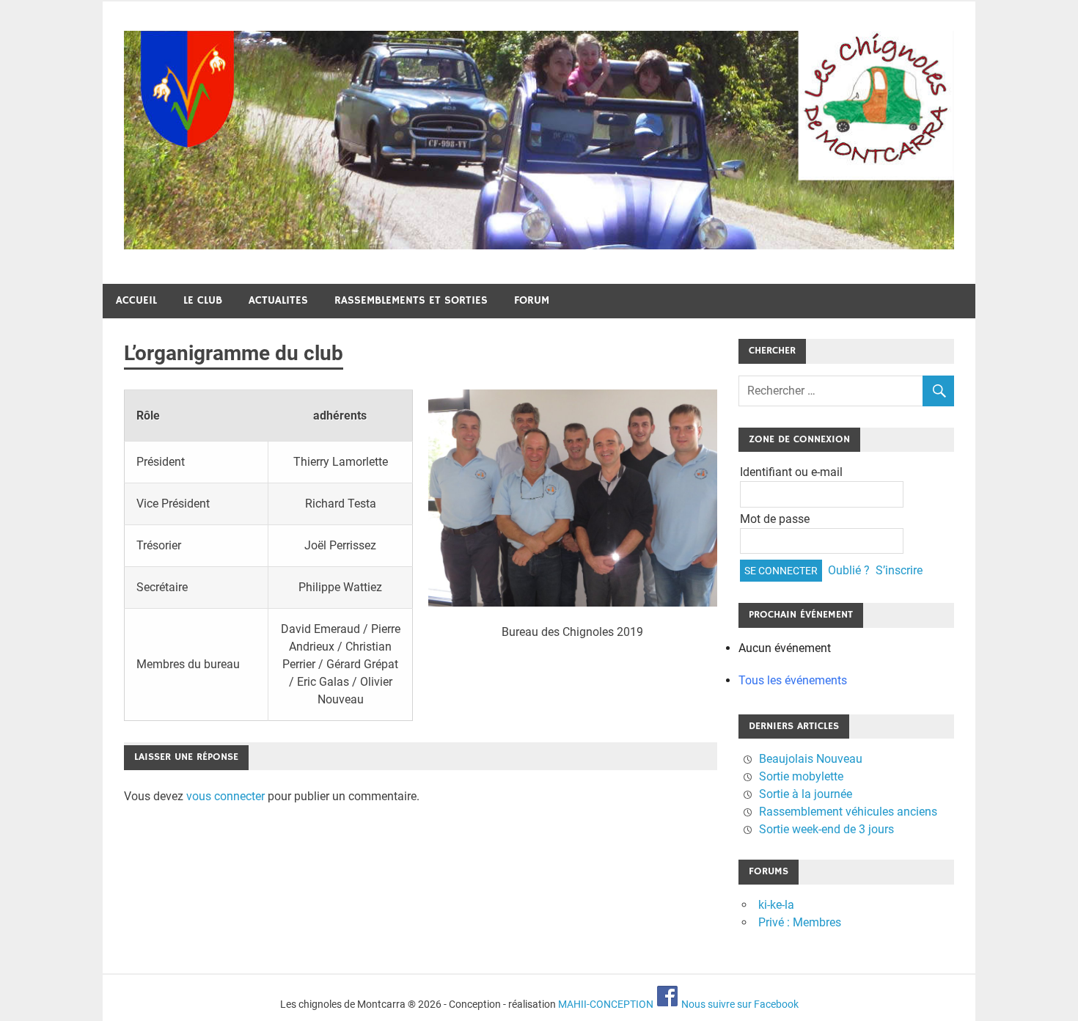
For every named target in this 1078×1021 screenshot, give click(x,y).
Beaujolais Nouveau (810, 759)
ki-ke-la (776, 905)
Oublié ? (849, 570)
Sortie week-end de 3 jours (826, 829)
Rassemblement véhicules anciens (848, 812)
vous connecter (225, 796)
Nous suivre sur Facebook (739, 1004)
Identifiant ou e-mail (791, 472)
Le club (202, 300)
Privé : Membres (799, 922)
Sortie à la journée (805, 794)
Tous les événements (792, 680)
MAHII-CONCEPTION (605, 1004)
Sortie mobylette (801, 776)
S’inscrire (899, 570)
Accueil (136, 300)
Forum (531, 300)
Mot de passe (775, 519)
